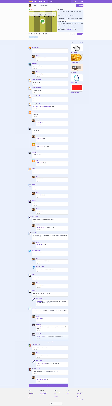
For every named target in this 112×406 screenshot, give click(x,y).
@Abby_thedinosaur (41, 355)
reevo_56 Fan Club (74, 82)
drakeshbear (34, 63)
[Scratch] (31, 1)
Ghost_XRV (34, 128)
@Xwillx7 (39, 122)
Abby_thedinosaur (36, 344)
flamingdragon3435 (36, 250)
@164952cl (39, 285)
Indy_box (34, 200)
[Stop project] (31, 9)
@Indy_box (39, 211)
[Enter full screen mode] (56, 10)
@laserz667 (39, 318)
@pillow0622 (39, 195)
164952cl (34, 274)
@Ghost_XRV (40, 138)
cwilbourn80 (38, 324)
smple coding (73, 72)
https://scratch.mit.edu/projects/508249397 (42, 106)
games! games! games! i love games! (75, 92)
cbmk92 (34, 6)
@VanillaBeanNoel (41, 58)
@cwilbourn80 (40, 336)
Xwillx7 (33, 111)
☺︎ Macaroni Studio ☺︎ (75, 62)
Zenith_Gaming (35, 216)
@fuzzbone (68, 29)
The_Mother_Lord (36, 368)
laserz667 (34, 308)
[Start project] (29, 9)
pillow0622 (34, 184)
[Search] (49, 1)
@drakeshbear (40, 74)
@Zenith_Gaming (40, 227)
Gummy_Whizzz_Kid (36, 79)
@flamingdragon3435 (41, 261)
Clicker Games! (74, 52)
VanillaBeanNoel (35, 47)
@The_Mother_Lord (41, 379)
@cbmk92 (39, 269)
